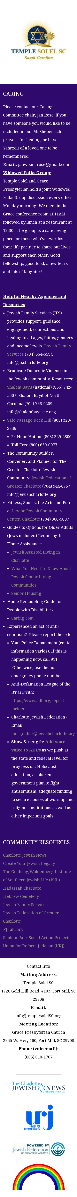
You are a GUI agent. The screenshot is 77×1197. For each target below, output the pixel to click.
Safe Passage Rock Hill (29, 420)
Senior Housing (26, 593)
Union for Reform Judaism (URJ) (33, 945)
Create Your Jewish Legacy (29, 863)
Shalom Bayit (19, 387)
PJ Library (13, 929)
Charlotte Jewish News (25, 855)
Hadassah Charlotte (22, 888)
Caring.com (22, 618)
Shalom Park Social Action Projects (36, 937)
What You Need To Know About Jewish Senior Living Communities (41, 577)
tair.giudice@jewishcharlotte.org (43, 733)
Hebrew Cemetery (21, 896)
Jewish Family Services (25, 904)
